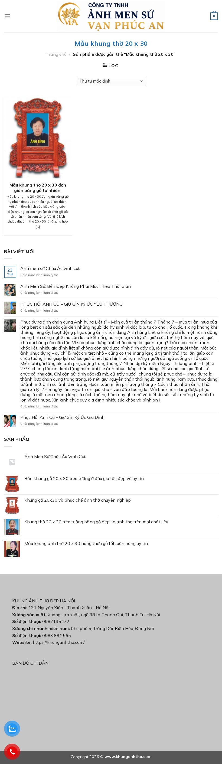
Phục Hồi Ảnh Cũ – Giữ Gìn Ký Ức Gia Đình (62, 417)
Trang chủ (57, 54)
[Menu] (7, 16)
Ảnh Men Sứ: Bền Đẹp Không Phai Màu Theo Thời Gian (75, 286)
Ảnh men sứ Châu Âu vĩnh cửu (50, 268)
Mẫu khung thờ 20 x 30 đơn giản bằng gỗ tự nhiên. (37, 187)
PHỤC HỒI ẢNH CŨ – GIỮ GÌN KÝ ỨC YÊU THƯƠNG (71, 304)
